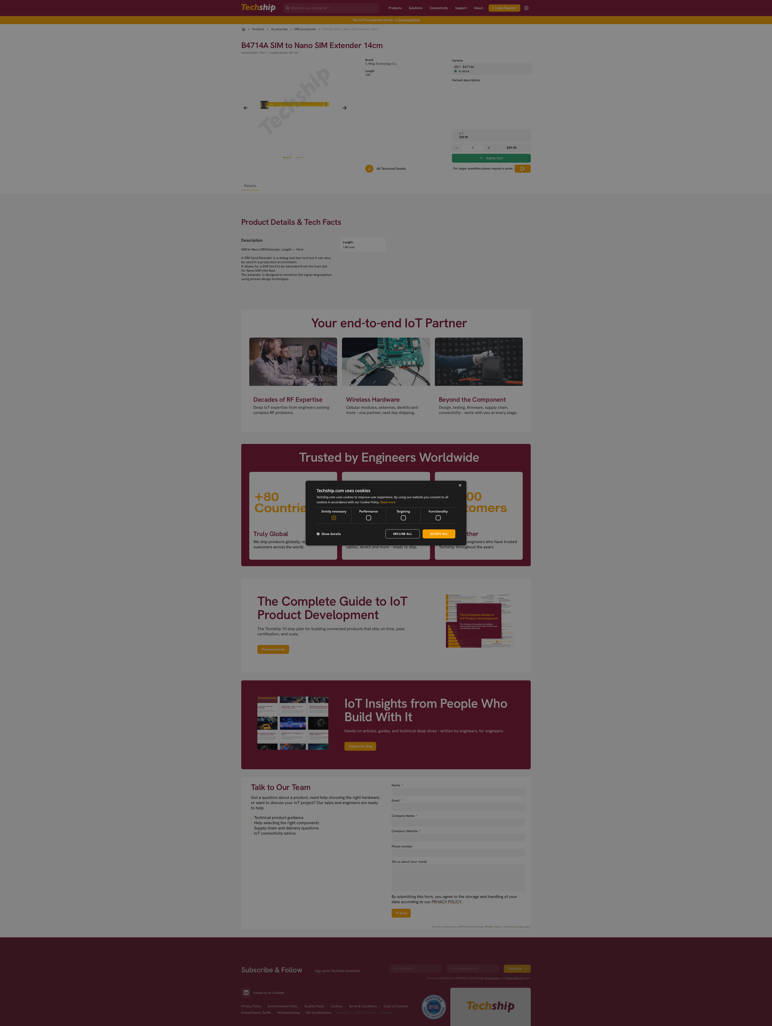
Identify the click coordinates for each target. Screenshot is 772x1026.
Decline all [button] (402, 534)
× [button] (459, 485)
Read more (387, 502)
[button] (329, 534)
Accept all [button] (439, 534)
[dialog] (386, 513)
